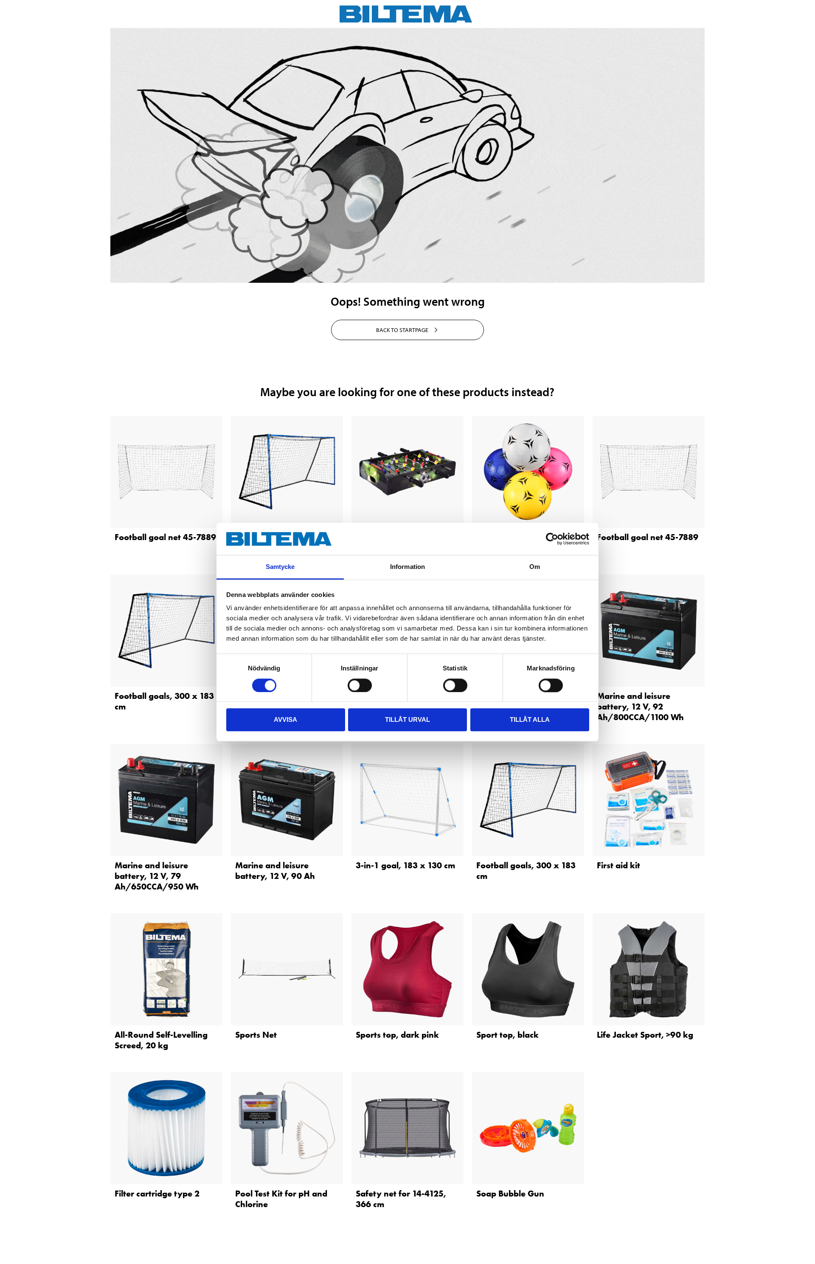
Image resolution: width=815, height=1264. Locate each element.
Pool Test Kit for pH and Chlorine (281, 1199)
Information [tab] (407, 567)
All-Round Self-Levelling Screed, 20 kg (161, 1040)
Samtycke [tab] (280, 567)
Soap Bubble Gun (510, 1193)
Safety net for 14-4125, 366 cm (401, 1199)
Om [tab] (534, 567)
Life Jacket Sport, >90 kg (645, 1034)
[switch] (360, 685)
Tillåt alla (530, 719)
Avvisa (285, 719)
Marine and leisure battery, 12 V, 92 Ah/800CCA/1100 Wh (640, 706)
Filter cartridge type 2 (157, 1193)
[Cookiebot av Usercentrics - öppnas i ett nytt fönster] (552, 538)
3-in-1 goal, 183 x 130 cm (405, 865)
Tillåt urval (407, 719)
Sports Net (256, 1034)
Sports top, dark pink (397, 1034)
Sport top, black (507, 1034)
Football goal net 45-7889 (165, 537)
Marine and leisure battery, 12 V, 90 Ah (275, 870)
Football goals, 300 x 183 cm (164, 701)
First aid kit (618, 865)
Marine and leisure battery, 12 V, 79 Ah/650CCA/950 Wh (157, 876)
